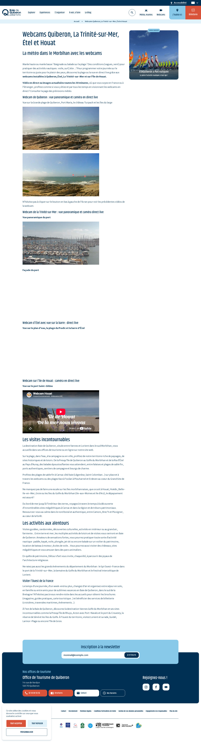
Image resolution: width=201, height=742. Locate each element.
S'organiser (60, 12)
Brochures (59, 693)
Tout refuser (37, 723)
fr (192, 3)
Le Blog (88, 12)
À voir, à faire (74, 12)
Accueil (76, 21)
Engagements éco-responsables (156, 711)
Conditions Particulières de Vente (105, 711)
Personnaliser (26, 732)
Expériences (45, 12)
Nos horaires (111, 693)
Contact (84, 693)
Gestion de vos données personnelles (131, 711)
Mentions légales (85, 711)
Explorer (31, 12)
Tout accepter (16, 723)
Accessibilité (178, 3)
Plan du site (173, 711)
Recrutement (73, 711)
